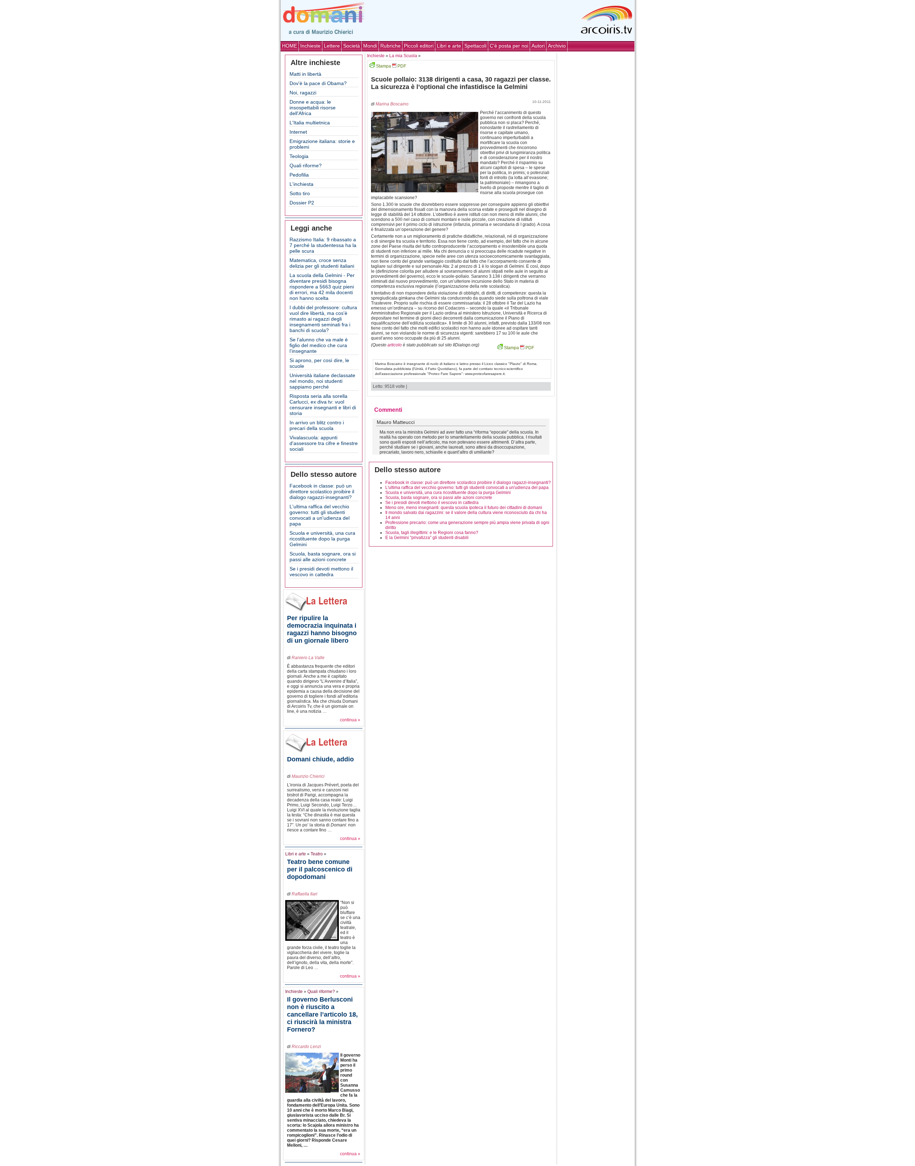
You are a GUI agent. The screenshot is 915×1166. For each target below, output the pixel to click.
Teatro (317, 853)
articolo (394, 344)
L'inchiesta (301, 184)
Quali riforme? (306, 165)
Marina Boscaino (392, 104)
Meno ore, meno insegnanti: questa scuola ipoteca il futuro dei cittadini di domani (463, 507)
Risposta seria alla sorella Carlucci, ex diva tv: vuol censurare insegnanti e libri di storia (323, 404)
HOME (289, 46)
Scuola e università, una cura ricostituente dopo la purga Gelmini (322, 538)
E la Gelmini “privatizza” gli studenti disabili (427, 537)
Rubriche (390, 46)
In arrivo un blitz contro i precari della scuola (317, 425)
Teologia (299, 156)
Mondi (370, 46)
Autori (538, 46)
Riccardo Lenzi (306, 1046)
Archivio (557, 46)
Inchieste (310, 46)
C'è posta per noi (509, 46)
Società (351, 46)
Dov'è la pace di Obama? (318, 83)
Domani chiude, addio (320, 759)
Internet (298, 132)
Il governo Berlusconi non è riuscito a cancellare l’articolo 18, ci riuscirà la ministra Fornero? (322, 1014)
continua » (350, 719)
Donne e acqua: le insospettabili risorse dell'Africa (313, 107)
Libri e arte (449, 46)
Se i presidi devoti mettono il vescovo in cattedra (321, 571)
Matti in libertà (305, 74)
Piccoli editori (419, 46)
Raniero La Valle (308, 657)
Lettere (332, 46)
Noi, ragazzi (303, 92)
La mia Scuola (403, 55)
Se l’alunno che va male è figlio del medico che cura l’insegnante (319, 345)
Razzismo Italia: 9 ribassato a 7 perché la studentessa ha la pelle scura (323, 245)
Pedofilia (299, 175)
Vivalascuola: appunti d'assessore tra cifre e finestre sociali (324, 443)
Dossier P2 (302, 203)
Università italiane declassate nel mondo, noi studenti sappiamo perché (322, 381)
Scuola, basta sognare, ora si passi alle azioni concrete (323, 556)
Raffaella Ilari (304, 893)
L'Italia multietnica (310, 122)
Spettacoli (475, 46)
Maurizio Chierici (308, 776)
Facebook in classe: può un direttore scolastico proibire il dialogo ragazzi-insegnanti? (322, 491)
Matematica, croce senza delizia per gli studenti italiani (322, 263)
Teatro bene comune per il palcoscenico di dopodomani (319, 869)
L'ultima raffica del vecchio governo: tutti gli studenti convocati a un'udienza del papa (320, 515)
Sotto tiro (300, 193)
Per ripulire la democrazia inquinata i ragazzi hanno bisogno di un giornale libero (322, 629)
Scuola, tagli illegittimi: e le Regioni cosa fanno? (431, 532)
